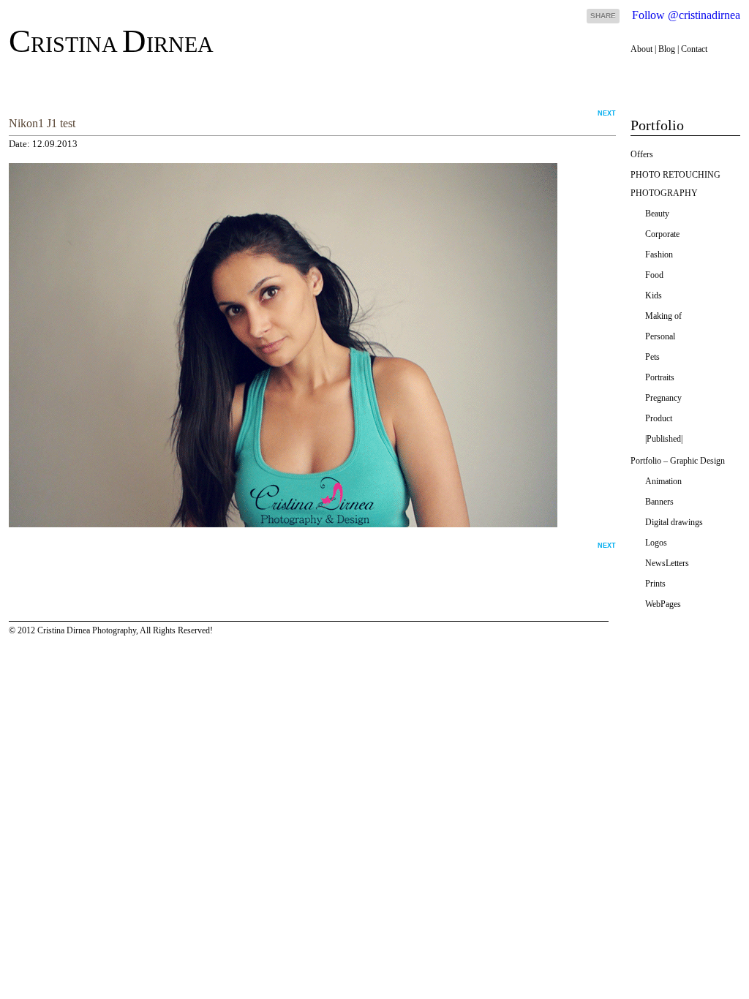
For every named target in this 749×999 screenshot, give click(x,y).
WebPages (663, 604)
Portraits (659, 377)
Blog (666, 49)
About (641, 49)
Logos (656, 543)
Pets (652, 357)
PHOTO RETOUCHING (675, 175)
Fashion (659, 254)
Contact (694, 49)
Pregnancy (663, 398)
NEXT (607, 113)
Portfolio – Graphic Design (678, 461)
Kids (653, 295)
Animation (663, 481)
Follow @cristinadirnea (686, 15)
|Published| (663, 439)
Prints (655, 583)
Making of (663, 316)
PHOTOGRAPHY (664, 193)
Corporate (662, 234)
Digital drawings (674, 522)
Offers (642, 154)
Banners (659, 502)
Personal (660, 336)
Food (654, 275)
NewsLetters (667, 563)
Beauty (657, 213)
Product (658, 418)
